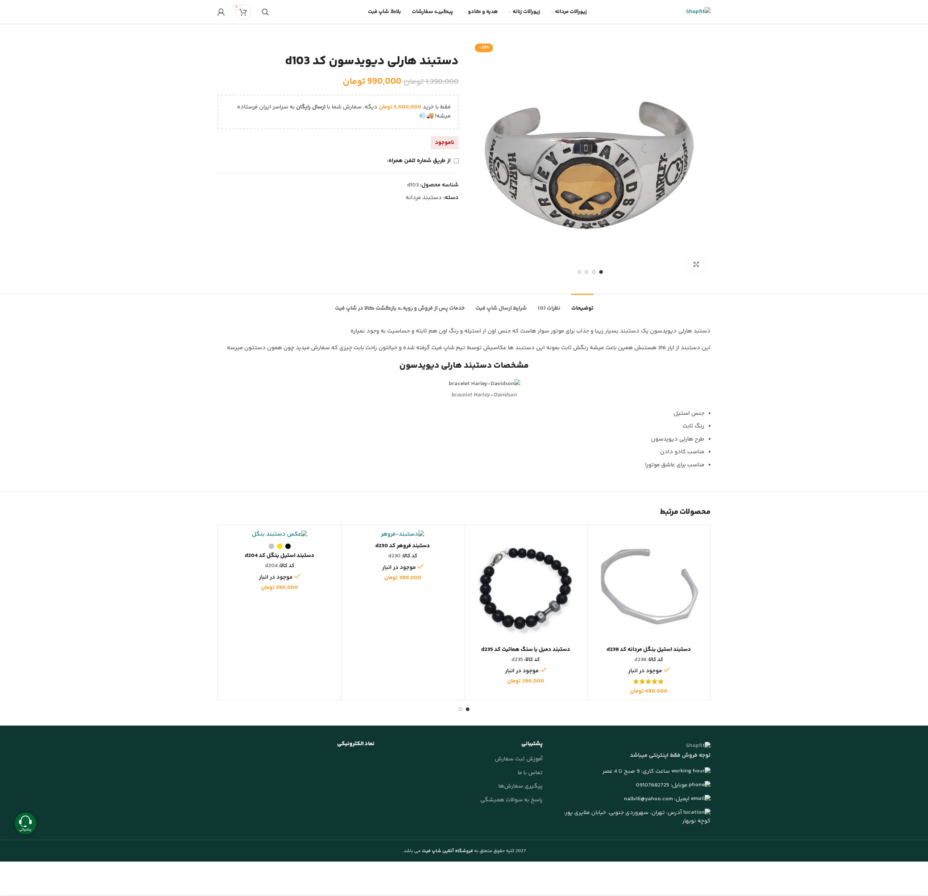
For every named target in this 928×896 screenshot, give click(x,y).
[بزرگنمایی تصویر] (696, 265)
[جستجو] (265, 12)
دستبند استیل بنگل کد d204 (279, 555)
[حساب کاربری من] (221, 12)
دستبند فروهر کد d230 (402, 545)
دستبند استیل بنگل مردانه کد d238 (648, 649)
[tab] (582, 305)
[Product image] (649, 586)
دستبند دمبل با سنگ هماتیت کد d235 (525, 649)
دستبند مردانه (424, 197)
